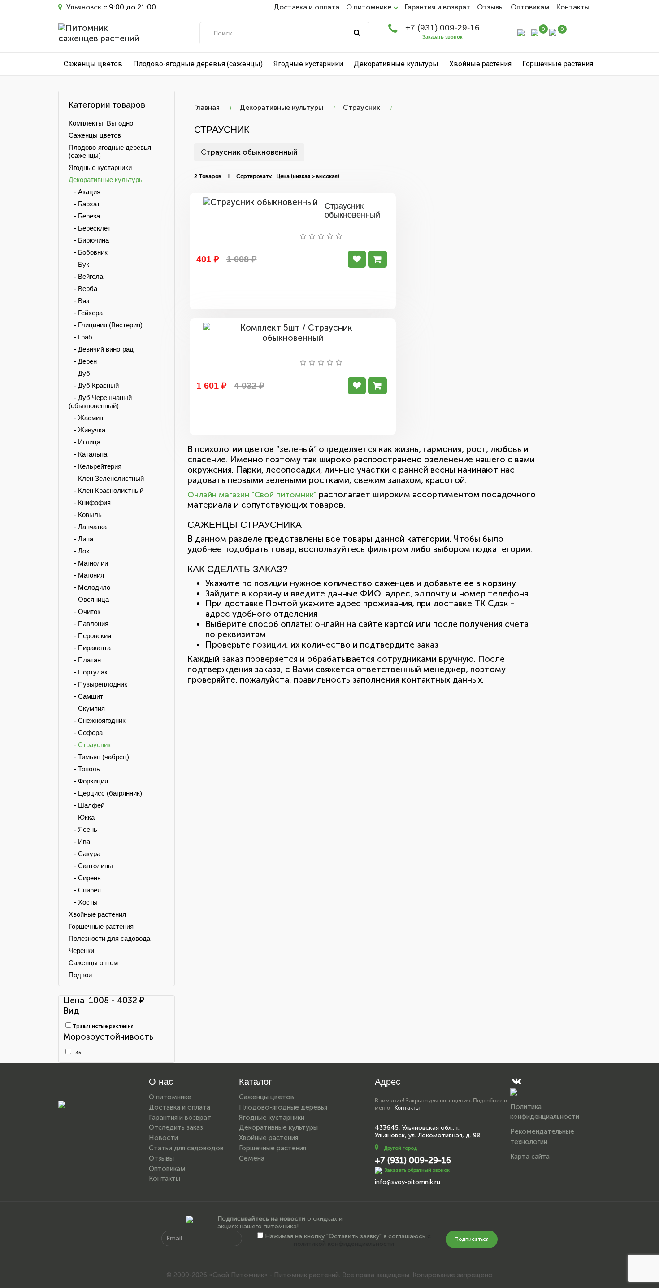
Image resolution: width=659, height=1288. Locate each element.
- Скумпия (87, 708)
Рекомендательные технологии (542, 1136)
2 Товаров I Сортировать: (233, 176)
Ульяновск (83, 7)
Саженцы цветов (93, 64)
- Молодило (89, 587)
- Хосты (83, 902)
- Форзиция (88, 781)
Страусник (361, 107)
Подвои (80, 975)
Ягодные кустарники (308, 64)
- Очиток (84, 611)
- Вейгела (86, 276)
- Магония (86, 575)
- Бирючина (89, 240)
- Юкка (82, 817)
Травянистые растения (102, 1026)
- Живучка (87, 430)
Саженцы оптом (93, 962)
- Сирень (85, 878)
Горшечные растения (557, 64)
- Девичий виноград (101, 349)
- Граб (80, 337)
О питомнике (170, 1097)
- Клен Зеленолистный (106, 478)
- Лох (79, 551)
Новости (163, 1138)
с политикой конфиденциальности (362, 1240)
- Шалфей (86, 805)
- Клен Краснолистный (106, 490)
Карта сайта (530, 1157)
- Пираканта (90, 648)
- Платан (85, 660)
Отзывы (490, 7)
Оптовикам (530, 7)
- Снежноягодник (97, 720)
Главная (207, 107)
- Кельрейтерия (95, 466)
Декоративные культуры (396, 64)
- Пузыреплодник (98, 684)
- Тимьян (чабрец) (99, 757)
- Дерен (83, 361)
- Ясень (83, 829)
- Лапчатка (88, 527)
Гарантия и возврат (437, 7)
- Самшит (86, 696)
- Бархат (84, 204)
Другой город (400, 1148)
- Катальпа (88, 454)
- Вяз (79, 301)
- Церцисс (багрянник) (105, 793)
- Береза (84, 216)
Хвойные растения (480, 64)
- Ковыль (85, 514)
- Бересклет (90, 228)
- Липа (81, 539)
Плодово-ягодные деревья (283, 1107)
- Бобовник (88, 252)
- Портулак (88, 672)
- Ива (79, 841)
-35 (76, 1052)
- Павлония (88, 623)
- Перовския (90, 636)
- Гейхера (86, 313)
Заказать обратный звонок (417, 1170)
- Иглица (84, 442)
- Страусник (90, 744)
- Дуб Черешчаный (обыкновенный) (100, 401)
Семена (251, 1158)
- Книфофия (90, 502)
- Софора (86, 732)
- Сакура (84, 853)
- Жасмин (86, 418)
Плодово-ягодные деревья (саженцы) (198, 64)
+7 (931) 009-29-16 (442, 27)
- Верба (83, 288)
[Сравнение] (534, 32)
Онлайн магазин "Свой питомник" (251, 495)
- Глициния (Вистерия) (106, 325)
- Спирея (85, 890)
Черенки (81, 950)
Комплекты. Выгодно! (102, 123)
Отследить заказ (176, 1127)
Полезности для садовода (109, 938)
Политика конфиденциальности (544, 1112)
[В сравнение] (357, 259)
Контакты (573, 7)
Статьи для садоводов (186, 1148)
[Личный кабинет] (521, 32)
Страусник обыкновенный (249, 152)
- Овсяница (89, 599)
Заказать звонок (442, 36)
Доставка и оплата (306, 7)
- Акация (84, 192)
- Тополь (84, 769)
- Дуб (79, 373)
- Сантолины (91, 866)
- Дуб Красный (94, 385)
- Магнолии (88, 563)
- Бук (79, 264)
